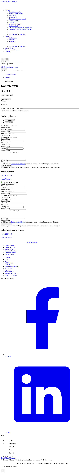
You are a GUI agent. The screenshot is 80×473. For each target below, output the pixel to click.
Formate (7, 77)
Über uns (7, 52)
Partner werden (9, 254)
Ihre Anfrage (5, 160)
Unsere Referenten (10, 251)
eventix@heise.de (6, 237)
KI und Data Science (15, 24)
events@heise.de (6, 179)
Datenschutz (8, 268)
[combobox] (14, 62)
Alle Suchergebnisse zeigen (9, 67)
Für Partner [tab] (8, 122)
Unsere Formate (10, 247)
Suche (3, 62)
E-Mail (3, 148)
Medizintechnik (13, 26)
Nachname (4, 133)
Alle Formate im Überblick (17, 46)
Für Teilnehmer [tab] (9, 120)
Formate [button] (7, 36)
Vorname (4, 129)
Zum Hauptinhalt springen (9, 1)
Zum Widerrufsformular (8, 458)
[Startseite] (13, 5)
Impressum (8, 270)
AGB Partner (9, 263)
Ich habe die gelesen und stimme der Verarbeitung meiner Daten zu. (31, 164)
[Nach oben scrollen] (3, 470)
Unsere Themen (10, 245)
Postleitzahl (4, 199)
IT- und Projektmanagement (17, 19)
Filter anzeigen (6, 99)
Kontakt (7, 265)
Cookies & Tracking (11, 275)
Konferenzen (13, 38)
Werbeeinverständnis (11, 273)
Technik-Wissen (13, 20)
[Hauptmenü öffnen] (7, 59)
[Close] (5, 101)
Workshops (12, 41)
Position (3, 141)
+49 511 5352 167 (6, 234)
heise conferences (10, 74)
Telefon (3, 144)
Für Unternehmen (10, 252)
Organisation (5, 137)
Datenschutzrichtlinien (18, 164)
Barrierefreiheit (9, 272)
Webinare (11, 39)
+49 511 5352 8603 (7, 176)
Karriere (11, 22)
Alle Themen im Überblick (17, 34)
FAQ (6, 259)
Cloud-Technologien (15, 12)
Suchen (4, 69)
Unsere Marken (9, 48)
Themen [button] (7, 10)
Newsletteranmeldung (11, 266)
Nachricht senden (6, 165)
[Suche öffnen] (3, 59)
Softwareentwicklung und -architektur (20, 27)
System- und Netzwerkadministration (20, 29)
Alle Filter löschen (7, 95)
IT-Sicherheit (13, 17)
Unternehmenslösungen (12, 50)
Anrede (3, 126)
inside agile (12, 15)
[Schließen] (1, 7)
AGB (6, 261)
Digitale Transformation (16, 13)
